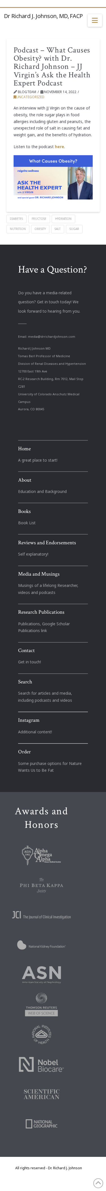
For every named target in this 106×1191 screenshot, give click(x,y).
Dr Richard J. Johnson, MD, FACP (43, 16)
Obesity (40, 229)
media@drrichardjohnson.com (51, 337)
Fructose (39, 219)
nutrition (18, 229)
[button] (95, 20)
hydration (63, 219)
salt (57, 229)
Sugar (74, 229)
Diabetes (16, 219)
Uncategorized (30, 97)
